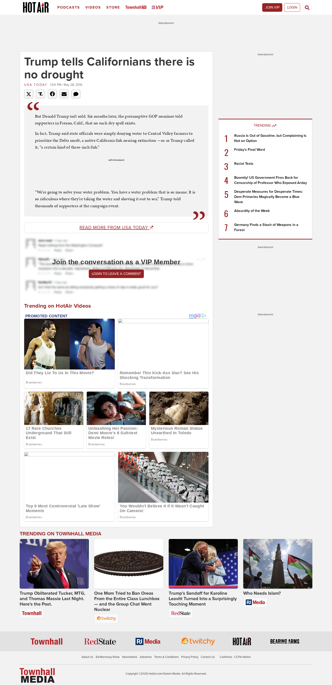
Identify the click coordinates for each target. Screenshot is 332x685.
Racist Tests (243, 163)
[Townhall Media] (37, 675)
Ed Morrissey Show (108, 657)
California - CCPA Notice (235, 657)
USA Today (36, 85)
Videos (93, 7)
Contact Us (208, 657)
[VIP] (158, 8)
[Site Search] (307, 7)
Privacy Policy (189, 657)
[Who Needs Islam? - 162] (277, 564)
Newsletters (129, 657)
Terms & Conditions (166, 657)
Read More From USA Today (114, 227)
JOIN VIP (272, 7)
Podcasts (68, 7)
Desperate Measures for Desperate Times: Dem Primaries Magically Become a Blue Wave (268, 196)
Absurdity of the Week (252, 211)
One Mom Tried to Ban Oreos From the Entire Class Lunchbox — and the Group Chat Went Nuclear (126, 601)
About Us (87, 657)
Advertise (146, 657)
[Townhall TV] (137, 8)
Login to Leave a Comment (116, 274)
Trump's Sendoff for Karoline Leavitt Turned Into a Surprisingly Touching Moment (203, 599)
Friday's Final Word (249, 149)
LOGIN (292, 7)
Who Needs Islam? (262, 593)
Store (113, 7)
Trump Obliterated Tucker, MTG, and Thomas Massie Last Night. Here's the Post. (52, 599)
